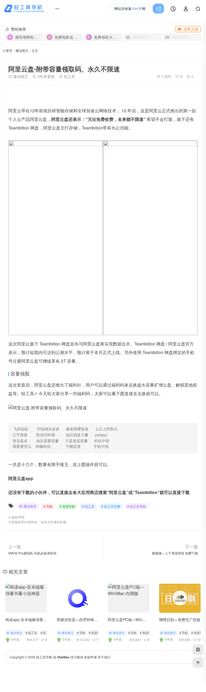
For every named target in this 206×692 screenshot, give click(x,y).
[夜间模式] (198, 662)
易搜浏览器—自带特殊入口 (79, 619)
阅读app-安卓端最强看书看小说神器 (35, 619)
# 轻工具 (88, 506)
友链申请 (90, 657)
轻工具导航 (44, 657)
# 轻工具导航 (136, 506)
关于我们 (104, 657)
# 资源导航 (67, 506)
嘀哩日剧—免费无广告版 (179, 619)
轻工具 (69, 76)
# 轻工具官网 (110, 506)
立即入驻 (190, 29)
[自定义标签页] (198, 649)
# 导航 (48, 506)
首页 (9, 50)
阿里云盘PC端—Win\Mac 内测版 (135, 619)
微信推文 (22, 50)
